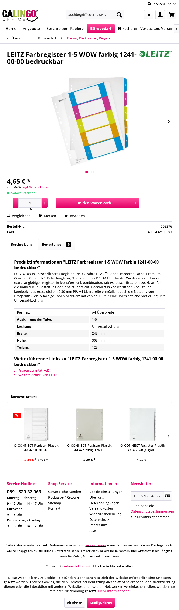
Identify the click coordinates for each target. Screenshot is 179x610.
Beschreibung (21, 244)
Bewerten (77, 216)
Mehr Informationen (114, 591)
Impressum (98, 525)
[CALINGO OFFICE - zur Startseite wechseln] (20, 16)
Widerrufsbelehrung (105, 514)
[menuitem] (95, 14)
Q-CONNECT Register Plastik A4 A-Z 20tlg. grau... (89, 447)
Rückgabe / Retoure (63, 497)
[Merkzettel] (148, 14)
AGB (93, 530)
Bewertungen (56, 244)
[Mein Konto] (160, 14)
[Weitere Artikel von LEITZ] (155, 59)
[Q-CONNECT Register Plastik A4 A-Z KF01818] (36, 424)
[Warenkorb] (171, 14)
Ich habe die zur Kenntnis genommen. (152, 511)
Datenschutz (99, 519)
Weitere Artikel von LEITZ (37, 375)
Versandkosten (101, 508)
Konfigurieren (101, 602)
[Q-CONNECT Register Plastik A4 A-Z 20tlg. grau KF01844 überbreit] (89, 424)
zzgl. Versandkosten (36, 187)
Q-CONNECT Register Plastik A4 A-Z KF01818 (36, 447)
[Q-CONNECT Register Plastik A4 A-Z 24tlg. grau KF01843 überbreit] (143, 424)
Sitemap (54, 503)
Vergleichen (21, 216)
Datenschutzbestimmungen (152, 511)
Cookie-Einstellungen (106, 491)
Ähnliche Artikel (24, 397)
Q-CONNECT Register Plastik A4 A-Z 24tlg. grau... (142, 447)
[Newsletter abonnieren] (168, 496)
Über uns (97, 497)
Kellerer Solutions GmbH (80, 566)
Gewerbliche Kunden (64, 491)
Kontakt (54, 508)
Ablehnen (74, 602)
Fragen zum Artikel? (33, 370)
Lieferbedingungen (104, 503)
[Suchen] (119, 14)
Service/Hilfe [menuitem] (161, 4)
